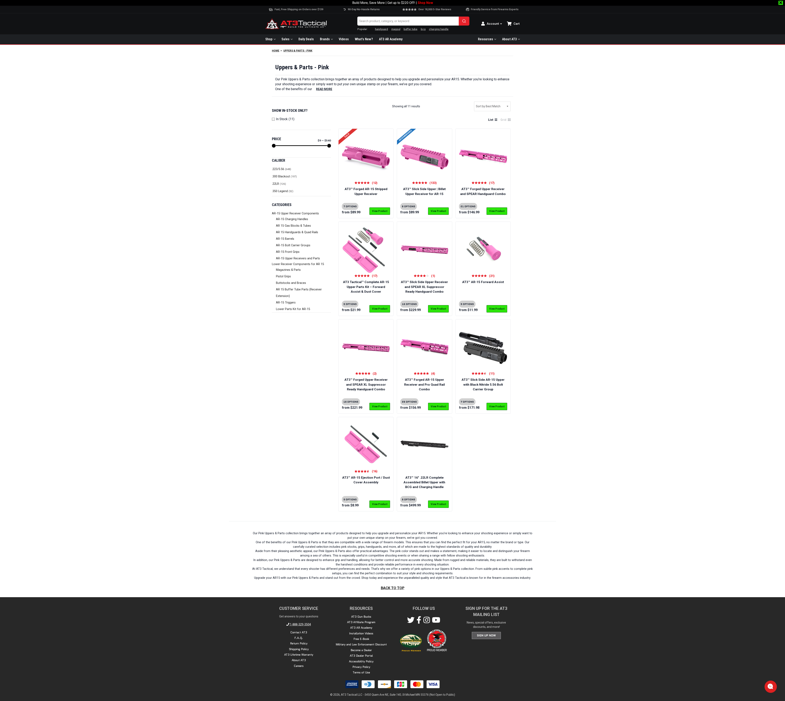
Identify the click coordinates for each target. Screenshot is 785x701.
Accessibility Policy (361, 661)
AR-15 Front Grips (287, 252)
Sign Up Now (486, 635)
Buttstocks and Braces (291, 283)
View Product (379, 211)
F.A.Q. (298, 638)
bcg (423, 29)
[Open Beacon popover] (770, 686)
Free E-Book (361, 639)
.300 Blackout (281, 176)
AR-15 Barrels (285, 239)
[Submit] (464, 21)
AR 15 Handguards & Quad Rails (297, 232)
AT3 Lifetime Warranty (298, 655)
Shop (269, 39)
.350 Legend (280, 191)
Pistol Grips (283, 276)
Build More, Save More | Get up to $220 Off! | (392, 3)
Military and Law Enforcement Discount (361, 644)
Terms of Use (361, 672)
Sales (285, 39)
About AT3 (509, 39)
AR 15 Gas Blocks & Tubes (293, 225)
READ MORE (324, 89)
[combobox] (413, 21)
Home (275, 50)
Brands (325, 39)
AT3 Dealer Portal (361, 656)
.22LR (275, 184)
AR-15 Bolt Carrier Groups (293, 245)
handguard (381, 29)
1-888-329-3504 (300, 624)
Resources (485, 39)
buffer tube (410, 29)
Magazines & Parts (288, 270)
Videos (344, 39)
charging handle (439, 29)
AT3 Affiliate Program (361, 622)
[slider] (274, 146)
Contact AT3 (298, 632)
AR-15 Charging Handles (292, 219)
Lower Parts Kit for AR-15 (293, 309)
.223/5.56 (278, 169)
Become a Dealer (361, 650)
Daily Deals (306, 39)
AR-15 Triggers (286, 302)
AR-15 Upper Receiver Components (295, 213)
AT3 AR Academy (391, 39)
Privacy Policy (361, 667)
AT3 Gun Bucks (361, 617)
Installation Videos (361, 633)
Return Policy (298, 643)
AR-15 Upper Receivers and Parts (298, 258)
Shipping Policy (299, 649)
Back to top (392, 588)
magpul (395, 29)
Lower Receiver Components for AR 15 (298, 264)
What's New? (364, 39)
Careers (299, 666)
